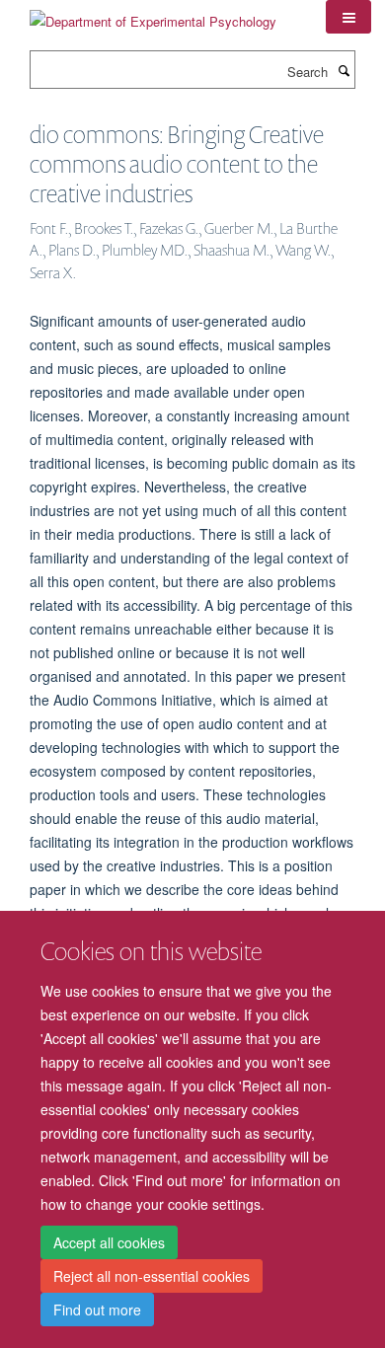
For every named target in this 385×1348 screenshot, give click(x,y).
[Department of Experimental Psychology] (153, 14)
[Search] (343, 70)
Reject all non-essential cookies (151, 1276)
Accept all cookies (109, 1242)
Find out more (97, 1309)
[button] (348, 17)
